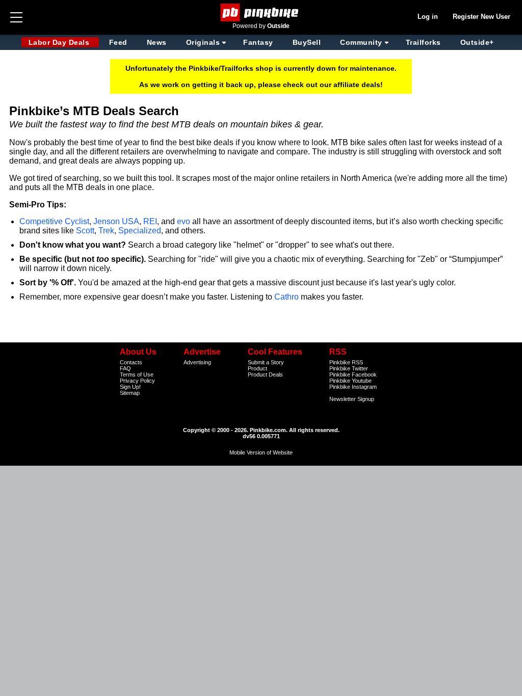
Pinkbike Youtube (350, 381)
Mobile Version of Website (261, 452)
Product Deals (265, 374)
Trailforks (423, 42)
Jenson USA (116, 221)
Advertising (197, 362)
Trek (106, 230)
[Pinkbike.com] (261, 12)
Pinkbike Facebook (353, 374)
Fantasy (258, 42)
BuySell (307, 42)
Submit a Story (266, 362)
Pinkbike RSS (346, 362)
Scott (85, 230)
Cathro (286, 296)
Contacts (131, 362)
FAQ (125, 368)
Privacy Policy (137, 381)
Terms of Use (136, 374)
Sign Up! (130, 387)
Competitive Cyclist (54, 221)
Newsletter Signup (351, 399)
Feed (118, 42)
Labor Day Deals (60, 42)
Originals (203, 42)
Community (361, 42)
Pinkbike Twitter (348, 368)
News (157, 42)
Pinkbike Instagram (353, 387)
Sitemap (130, 393)
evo (183, 221)
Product (257, 368)
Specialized (139, 230)
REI (150, 221)
